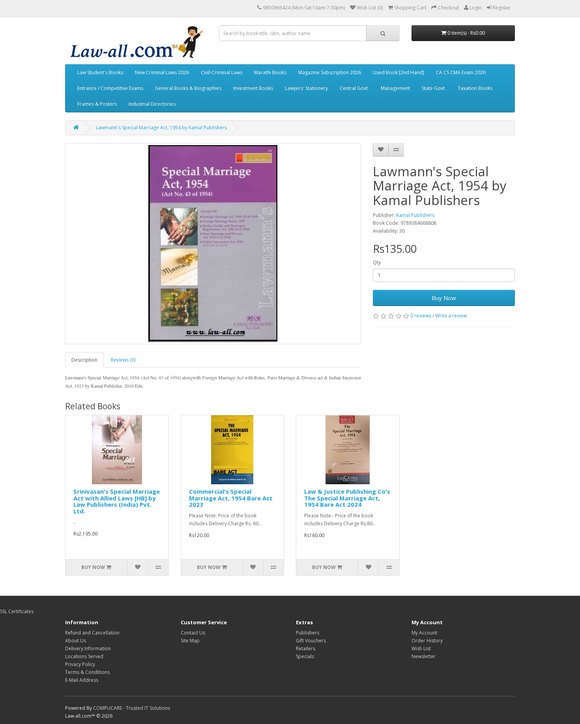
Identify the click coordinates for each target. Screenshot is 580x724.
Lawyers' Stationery (306, 88)
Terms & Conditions (87, 672)
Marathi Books (270, 72)
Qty (377, 262)
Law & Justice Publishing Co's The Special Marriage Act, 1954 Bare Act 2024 (347, 497)
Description (84, 359)
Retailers (305, 648)
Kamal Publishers (415, 215)
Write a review (451, 315)
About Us (75, 640)
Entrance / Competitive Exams (110, 88)
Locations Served (84, 656)
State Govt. (434, 88)
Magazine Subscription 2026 (329, 72)
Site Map (190, 640)
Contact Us (193, 632)
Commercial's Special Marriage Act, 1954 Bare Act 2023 (231, 497)
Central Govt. (354, 88)
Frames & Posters (97, 104)
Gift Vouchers (311, 640)
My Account (424, 632)
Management (395, 88)
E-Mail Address (81, 680)
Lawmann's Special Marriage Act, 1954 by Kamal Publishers (161, 127)
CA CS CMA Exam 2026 (461, 72)
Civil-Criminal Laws (221, 72)
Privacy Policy (80, 664)
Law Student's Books (100, 72)
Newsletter (424, 656)
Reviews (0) (123, 359)
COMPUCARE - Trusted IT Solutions (131, 708)
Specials (305, 656)
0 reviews (420, 315)
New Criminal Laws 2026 (162, 72)
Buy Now (444, 298)
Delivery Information (88, 648)
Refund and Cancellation (92, 632)
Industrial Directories (152, 104)
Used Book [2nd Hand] (398, 72)
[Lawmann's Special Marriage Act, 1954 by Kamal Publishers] (213, 243)
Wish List (421, 648)
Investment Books (253, 88)
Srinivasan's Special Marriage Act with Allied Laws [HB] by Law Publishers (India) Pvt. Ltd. (116, 501)
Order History (427, 640)
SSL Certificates (17, 611)
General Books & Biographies (188, 88)
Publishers (307, 632)
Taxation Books (475, 88)
